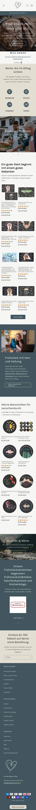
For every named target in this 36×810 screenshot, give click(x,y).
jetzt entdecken (18, 43)
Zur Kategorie (18, 137)
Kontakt (6, 704)
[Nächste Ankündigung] (33, 13)
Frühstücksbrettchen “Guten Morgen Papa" (26, 302)
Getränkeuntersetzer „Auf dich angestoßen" (25, 517)
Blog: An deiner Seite (10, 675)
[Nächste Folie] (22, 154)
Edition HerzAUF (20, 800)
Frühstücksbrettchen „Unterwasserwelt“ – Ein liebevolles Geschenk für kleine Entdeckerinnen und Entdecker (8, 270)
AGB (5, 744)
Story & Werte (8, 688)
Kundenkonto (8, 708)
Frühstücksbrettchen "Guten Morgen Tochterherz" (9, 302)
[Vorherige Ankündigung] (3, 13)
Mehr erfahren (18, 552)
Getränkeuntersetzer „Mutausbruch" (23, 462)
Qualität (6, 684)
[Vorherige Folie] (14, 154)
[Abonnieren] (30, 657)
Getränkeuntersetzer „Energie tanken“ (9, 437)
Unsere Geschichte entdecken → (14, 385)
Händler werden (9, 720)
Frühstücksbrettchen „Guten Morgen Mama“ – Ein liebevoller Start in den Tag (9, 238)
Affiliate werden (9, 724)
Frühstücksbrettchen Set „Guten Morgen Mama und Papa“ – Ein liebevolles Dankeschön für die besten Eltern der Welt (8, 205)
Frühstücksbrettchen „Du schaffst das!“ (25, 203)
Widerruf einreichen (18, 807)
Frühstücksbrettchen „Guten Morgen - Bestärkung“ (26, 237)
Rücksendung (8, 716)
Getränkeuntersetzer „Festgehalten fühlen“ (24, 492)
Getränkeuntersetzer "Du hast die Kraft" (9, 492)
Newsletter (7, 692)
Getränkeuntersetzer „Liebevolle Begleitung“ (7, 462)
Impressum (7, 736)
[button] (4, 6)
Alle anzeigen (18, 317)
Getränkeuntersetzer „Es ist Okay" (9, 517)
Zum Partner (18, 618)
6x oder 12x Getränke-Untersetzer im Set (24, 437)
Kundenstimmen (9, 679)
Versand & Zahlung (10, 712)
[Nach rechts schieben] (22, 623)
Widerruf (6, 749)
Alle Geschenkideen (10, 671)
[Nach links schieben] (14, 623)
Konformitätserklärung (11, 753)
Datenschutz (8, 740)
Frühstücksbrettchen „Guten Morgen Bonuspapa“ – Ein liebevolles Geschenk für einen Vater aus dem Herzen (26, 269)
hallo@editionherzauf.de (11, 783)
